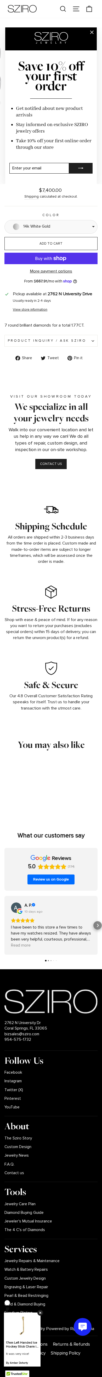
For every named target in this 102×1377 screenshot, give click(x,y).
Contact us (14, 1173)
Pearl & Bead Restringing (26, 1295)
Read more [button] (21, 945)
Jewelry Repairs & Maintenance (32, 1260)
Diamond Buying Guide (24, 1212)
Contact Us (51, 464)
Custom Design (17, 1146)
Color (51, 215)
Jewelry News (16, 1155)
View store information (30, 310)
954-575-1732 (17, 1039)
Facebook (13, 1072)
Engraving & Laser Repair (26, 1287)
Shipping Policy (65, 1353)
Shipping (31, 196)
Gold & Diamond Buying (24, 1304)
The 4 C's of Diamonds (24, 1229)
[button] (4, 925)
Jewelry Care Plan (20, 1204)
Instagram (13, 1081)
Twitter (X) (13, 1090)
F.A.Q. (9, 1164)
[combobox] (51, 227)
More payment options (51, 271)
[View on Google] (16, 907)
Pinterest (12, 1098)
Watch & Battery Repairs (26, 1269)
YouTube (12, 1107)
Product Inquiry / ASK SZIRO (47, 341)
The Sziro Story (18, 1138)
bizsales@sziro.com (21, 1034)
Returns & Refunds (71, 1344)
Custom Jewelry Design (25, 1278)
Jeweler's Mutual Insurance (28, 1221)
